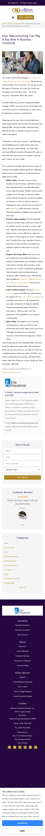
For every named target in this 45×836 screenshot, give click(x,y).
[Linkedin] (30, 747)
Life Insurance (22, 634)
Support (22, 677)
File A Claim (22, 686)
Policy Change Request (22, 691)
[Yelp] (19, 747)
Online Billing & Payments (22, 682)
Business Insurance (22, 630)
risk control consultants (31, 297)
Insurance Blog (13, 23)
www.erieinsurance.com (11, 372)
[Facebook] (14, 747)
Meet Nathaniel (22, 651)
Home (4, 23)
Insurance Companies (22, 660)
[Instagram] (25, 747)
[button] (13, 17)
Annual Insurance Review (22, 696)
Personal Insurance (22, 625)
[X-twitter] (35, 747)
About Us (22, 646)
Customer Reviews (22, 656)
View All (22, 587)
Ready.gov (15, 208)
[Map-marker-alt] (9, 747)
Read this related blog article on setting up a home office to (24, 282)
